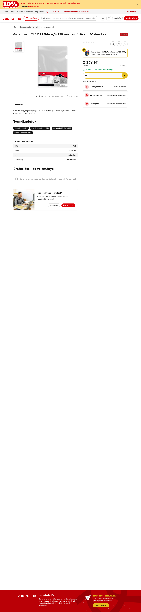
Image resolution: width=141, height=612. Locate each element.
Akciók (5, 12)
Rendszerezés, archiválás (29, 27)
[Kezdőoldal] (14, 27)
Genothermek (49, 27)
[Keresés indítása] (44, 18)
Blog (13, 12)
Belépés (117, 18)
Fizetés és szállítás (25, 12)
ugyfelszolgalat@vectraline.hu (77, 12)
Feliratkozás (101, 605)
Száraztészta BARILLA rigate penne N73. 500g (108, 52)
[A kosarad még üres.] (103, 18)
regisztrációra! (33, 6)
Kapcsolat (39, 12)
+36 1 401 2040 (54, 12)
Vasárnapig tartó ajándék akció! (103, 54)
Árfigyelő (42, 96)
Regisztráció (131, 18)
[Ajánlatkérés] (112, 43)
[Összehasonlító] (119, 43)
